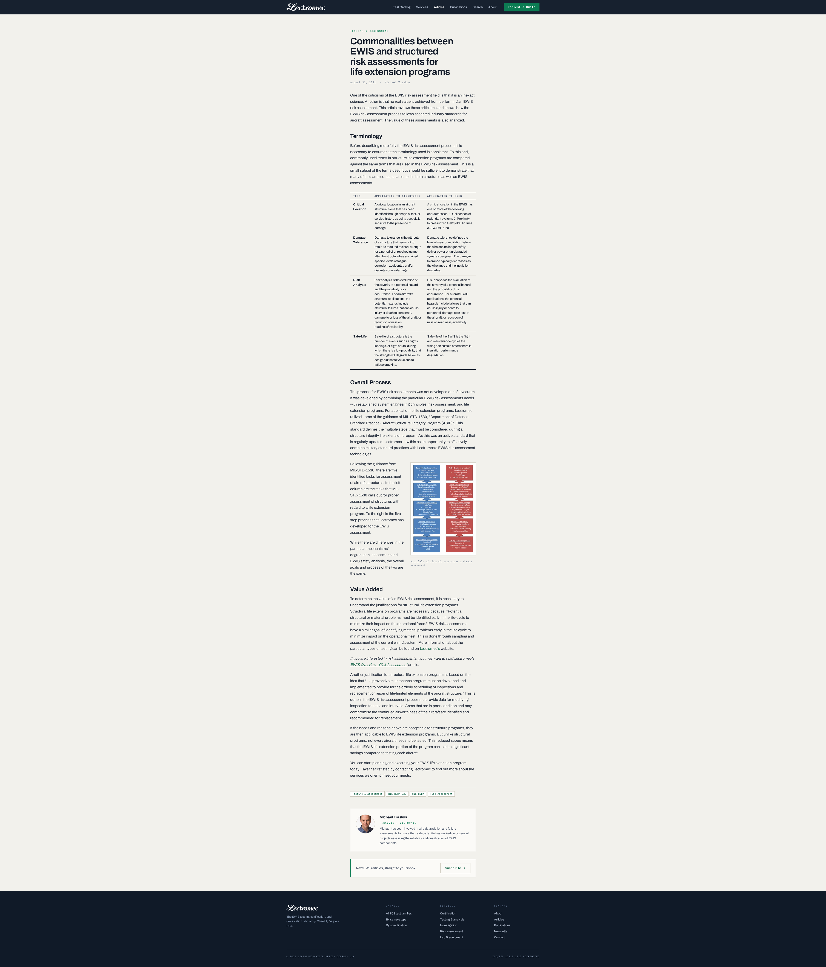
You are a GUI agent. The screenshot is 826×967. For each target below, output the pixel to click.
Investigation (448, 925)
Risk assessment (451, 931)
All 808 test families (399, 913)
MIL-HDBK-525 (397, 793)
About (492, 7)
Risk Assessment (441, 793)
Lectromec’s (430, 649)
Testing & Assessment (367, 793)
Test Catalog (401, 7)
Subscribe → (455, 868)
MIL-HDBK (418, 793)
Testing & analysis (452, 919)
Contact (499, 937)
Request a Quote (521, 7)
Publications (458, 7)
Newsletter (501, 931)
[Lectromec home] (306, 7)
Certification (448, 913)
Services (422, 7)
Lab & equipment (451, 937)
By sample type (396, 919)
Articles (439, 7)
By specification (396, 925)
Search (478, 7)
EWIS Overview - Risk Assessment (378, 665)
